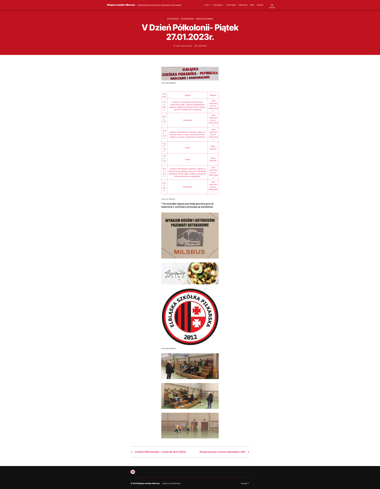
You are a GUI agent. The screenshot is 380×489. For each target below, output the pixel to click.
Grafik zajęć (231, 5)
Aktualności (173, 19)
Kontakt (260, 5)
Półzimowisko (187, 19)
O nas (206, 5)
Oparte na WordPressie (171, 483)
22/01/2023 (202, 46)
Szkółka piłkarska (204, 19)
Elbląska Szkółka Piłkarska (121, 5)
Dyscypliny (217, 5)
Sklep (252, 5)
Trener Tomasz (186, 46)
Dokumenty (242, 5)
